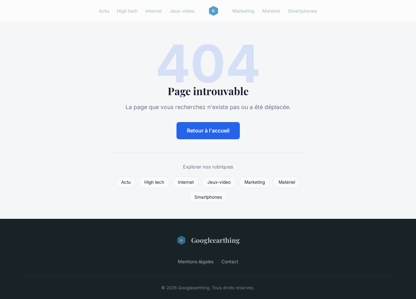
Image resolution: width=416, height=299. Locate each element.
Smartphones (302, 11)
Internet (153, 11)
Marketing (243, 11)
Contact (229, 261)
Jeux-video (182, 11)
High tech (127, 11)
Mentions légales (196, 261)
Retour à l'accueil (208, 130)
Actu (104, 11)
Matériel (271, 11)
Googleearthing (215, 239)
